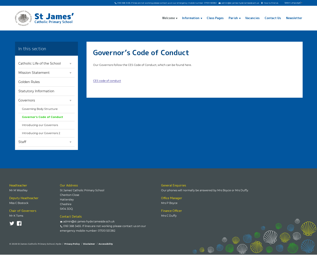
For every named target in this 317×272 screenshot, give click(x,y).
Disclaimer (89, 244)
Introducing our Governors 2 (41, 133)
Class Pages (215, 18)
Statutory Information (36, 91)
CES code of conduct (107, 80)
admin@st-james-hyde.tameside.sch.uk (240, 3)
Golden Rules (29, 82)
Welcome (168, 18)
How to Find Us (270, 3)
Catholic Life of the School (39, 63)
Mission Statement (34, 73)
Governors (26, 100)
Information (190, 18)
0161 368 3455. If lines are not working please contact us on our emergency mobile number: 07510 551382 (167, 3)
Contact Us (273, 18)
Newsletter (294, 18)
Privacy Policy (72, 244)
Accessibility (106, 244)
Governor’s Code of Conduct (42, 117)
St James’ (54, 17)
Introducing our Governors (40, 125)
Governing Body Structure (40, 109)
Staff (22, 142)
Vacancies (252, 18)
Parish (233, 18)
